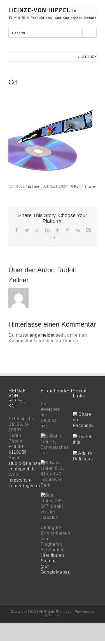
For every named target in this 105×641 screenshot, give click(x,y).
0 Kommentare (83, 186)
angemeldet (42, 335)
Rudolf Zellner (27, 186)
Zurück (89, 56)
